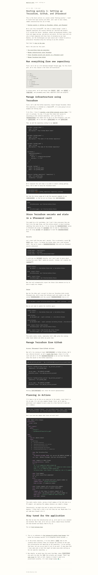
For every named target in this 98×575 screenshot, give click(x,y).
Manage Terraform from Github (37, 57)
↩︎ (46, 550)
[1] (42, 28)
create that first (52, 354)
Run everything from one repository (38, 50)
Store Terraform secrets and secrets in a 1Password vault (45, 55)
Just (60, 65)
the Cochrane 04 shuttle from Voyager (54, 535)
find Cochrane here (37, 527)
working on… (42, 2)
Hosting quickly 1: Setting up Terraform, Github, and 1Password (47, 25)
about (36, 2)
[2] (53, 106)
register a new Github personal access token (54, 112)
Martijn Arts (30, 2)
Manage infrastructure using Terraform (39, 52)
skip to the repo (40, 43)
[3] (32, 261)
